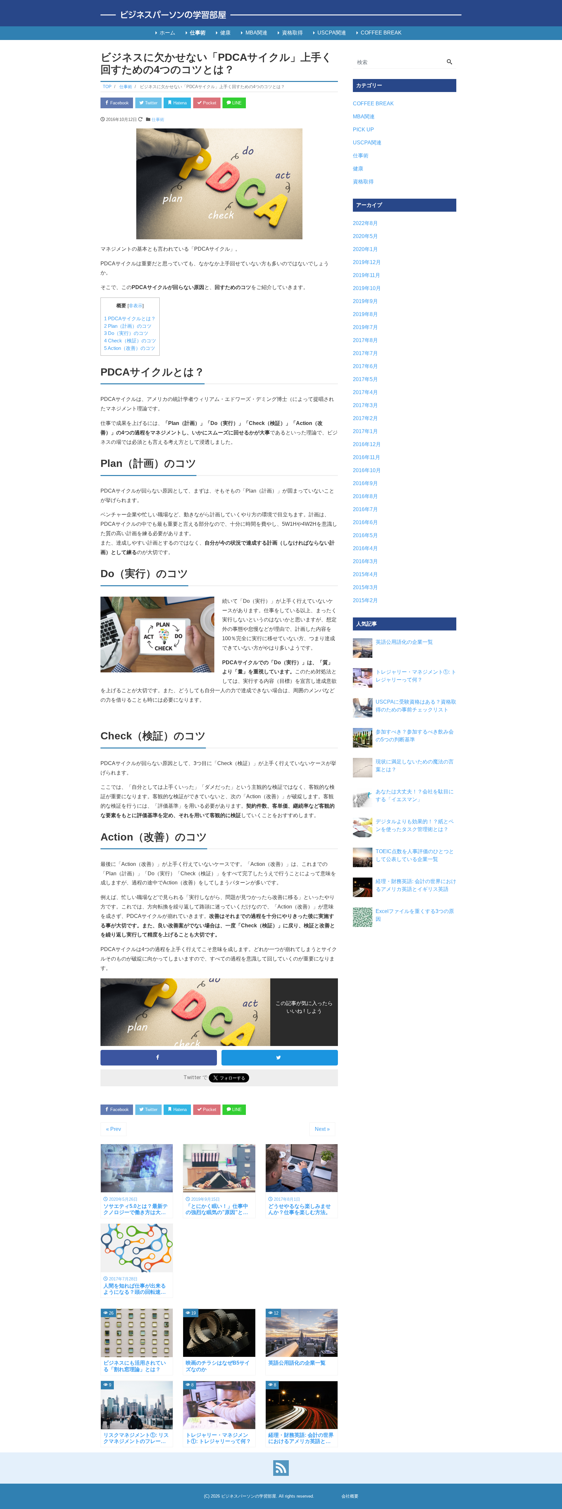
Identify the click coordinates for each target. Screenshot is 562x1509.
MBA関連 (256, 32)
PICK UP (363, 129)
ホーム (167, 32)
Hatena (179, 102)
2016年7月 (365, 509)
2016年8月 (365, 496)
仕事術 (198, 32)
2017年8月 (365, 340)
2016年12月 (367, 444)
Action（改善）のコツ (129, 348)
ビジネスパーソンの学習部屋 (248, 1496)
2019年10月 (367, 288)
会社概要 (349, 1496)
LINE (236, 102)
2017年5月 (365, 379)
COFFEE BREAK (381, 32)
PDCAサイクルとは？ (130, 318)
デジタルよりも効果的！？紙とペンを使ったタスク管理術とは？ (415, 825)
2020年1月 (365, 249)
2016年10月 (367, 470)
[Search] (449, 62)
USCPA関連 (331, 32)
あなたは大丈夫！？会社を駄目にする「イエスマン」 (415, 795)
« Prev (113, 1129)
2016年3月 (365, 561)
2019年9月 (365, 301)
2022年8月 (365, 223)
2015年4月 (365, 574)
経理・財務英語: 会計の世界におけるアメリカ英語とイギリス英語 (416, 885)
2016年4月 (365, 548)
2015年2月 (365, 600)
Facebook (119, 102)
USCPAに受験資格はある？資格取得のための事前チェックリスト (416, 705)
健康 (225, 32)
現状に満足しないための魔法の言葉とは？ (415, 765)
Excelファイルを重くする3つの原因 (415, 915)
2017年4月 (365, 392)
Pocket (209, 102)
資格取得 (292, 32)
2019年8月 (365, 314)
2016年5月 (365, 535)
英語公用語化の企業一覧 (404, 642)
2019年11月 (366, 275)
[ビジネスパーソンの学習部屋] (281, 15)
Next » (322, 1129)
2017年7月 (365, 353)
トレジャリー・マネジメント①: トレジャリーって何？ (416, 675)
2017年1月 (365, 431)
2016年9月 (365, 483)
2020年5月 (365, 236)
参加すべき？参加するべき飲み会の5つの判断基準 (415, 735)
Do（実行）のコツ (126, 333)
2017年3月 (365, 405)
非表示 (135, 305)
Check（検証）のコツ (130, 340)
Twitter (150, 102)
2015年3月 (365, 587)
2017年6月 (365, 366)
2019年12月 (367, 262)
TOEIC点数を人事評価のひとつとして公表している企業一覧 (415, 855)
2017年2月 (365, 418)
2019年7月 (365, 327)
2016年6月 (365, 522)
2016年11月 (366, 457)
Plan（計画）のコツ (128, 326)
